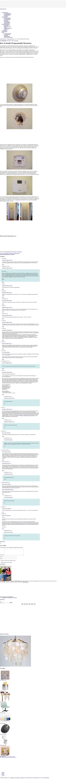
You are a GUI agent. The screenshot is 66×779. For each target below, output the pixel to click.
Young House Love (3, 8)
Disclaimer (12, 777)
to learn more (12, 597)
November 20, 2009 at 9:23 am (7, 372)
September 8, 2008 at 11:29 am (7, 260)
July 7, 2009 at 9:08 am (6, 352)
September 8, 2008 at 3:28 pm (7, 322)
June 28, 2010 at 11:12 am (6, 463)
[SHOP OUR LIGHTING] (15, 666)
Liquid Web (47, 777)
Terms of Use (22, 777)
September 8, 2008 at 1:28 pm (7, 300)
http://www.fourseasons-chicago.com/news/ (27, 415)
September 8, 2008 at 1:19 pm (7, 292)
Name (1, 556)
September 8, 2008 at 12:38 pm (7, 285)
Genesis (35, 777)
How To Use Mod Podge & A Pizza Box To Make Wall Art (9, 253)
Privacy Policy (17, 777)
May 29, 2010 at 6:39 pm (8, 439)
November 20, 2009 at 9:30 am (9, 398)
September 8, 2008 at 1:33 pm (7, 307)
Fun (26, 777)
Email (1, 558)
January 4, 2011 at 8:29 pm (6, 508)
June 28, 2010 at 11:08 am (6, 451)
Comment (2, 554)
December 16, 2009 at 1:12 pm (7, 409)
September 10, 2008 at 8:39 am (7, 330)
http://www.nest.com (19, 523)
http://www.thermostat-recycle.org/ (7, 489)
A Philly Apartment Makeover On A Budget (7, 254)
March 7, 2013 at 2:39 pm (6, 515)
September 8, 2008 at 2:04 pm (7, 315)
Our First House (14, 251)
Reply (3, 264)
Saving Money (19, 251)
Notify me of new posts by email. (6, 562)
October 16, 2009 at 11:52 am (7, 362)
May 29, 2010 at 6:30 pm (6, 432)
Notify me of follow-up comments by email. (8, 560)
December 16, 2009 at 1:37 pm (9, 421)
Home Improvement (7, 251)
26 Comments (16, 40)
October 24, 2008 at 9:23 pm (6, 343)
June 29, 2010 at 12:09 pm (8, 497)
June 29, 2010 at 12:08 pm (6, 484)
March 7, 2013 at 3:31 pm (8, 532)
